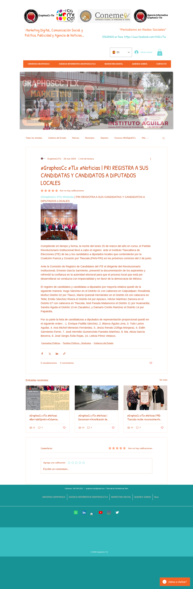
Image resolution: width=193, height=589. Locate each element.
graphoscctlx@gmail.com (95, 488)
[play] (167, 127)
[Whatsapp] (76, 512)
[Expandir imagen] (59, 221)
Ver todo (163, 380)
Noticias (75, 138)
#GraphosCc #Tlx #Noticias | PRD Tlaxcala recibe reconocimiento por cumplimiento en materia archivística (143, 417)
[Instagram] (109, 512)
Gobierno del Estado (57, 138)
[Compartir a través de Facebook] (42, 353)
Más (144, 138)
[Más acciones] (150, 159)
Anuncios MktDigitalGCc (125, 138)
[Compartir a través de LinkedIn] (56, 353)
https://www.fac (133, 37)
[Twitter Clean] (117, 512)
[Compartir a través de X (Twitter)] (49, 353)
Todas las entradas (34, 138)
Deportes (104, 138)
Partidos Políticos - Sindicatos (77, 343)
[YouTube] (101, 512)
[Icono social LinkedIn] (84, 512)
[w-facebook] (92, 515)
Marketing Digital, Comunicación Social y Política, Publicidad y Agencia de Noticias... (54, 33)
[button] (160, 52)
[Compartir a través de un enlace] (64, 353)
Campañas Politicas (50, 343)
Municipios (90, 138)
